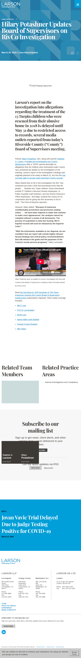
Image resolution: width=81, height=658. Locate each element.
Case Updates (8, 19)
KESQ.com (21, 315)
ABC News (21, 329)
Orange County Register (27, 324)
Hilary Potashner (29, 159)
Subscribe (40, 450)
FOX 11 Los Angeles (25, 310)
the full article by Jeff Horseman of (37, 292)
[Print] (72, 54)
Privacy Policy (40, 647)
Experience (7, 608)
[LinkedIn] (4, 632)
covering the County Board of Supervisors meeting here (37, 295)
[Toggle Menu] (78, 5)
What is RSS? (48, 468)
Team (4, 603)
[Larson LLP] (11, 5)
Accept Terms (74, 653)
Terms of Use (50, 647)
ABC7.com (21, 306)
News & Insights (9, 610)
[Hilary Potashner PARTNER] (29, 392)
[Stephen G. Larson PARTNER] (11, 392)
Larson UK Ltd (60, 647)
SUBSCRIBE (8, 626)
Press (56, 292)
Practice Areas (9, 606)
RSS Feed (35, 468)
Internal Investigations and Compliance (61, 382)
